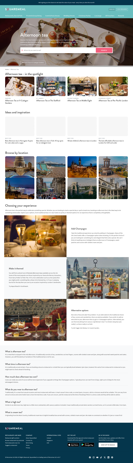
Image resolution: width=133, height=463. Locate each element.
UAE (48, 443)
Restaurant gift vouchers (12, 438)
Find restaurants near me (12, 443)
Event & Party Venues (52, 16)
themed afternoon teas (34, 273)
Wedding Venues (69, 16)
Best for (8, 138)
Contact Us (29, 440)
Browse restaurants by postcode (14, 440)
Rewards (121, 16)
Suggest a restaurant (11, 445)
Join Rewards (122, 9)
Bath (113, 188)
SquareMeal (15, 9)
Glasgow (51, 188)
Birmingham (20, 188)
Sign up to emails (108, 445)
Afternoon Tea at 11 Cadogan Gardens (33, 62)
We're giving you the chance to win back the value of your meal (67, 2)
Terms (28, 445)
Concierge (97, 16)
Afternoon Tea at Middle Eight (79, 100)
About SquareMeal (31, 438)
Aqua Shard (15, 286)
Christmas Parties (85, 16)
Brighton (51, 167)
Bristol (82, 188)
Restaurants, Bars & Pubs (13, 16)
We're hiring (29, 443)
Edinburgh (113, 167)
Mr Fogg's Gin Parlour (81, 328)
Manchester (82, 167)
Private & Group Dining (34, 16)
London (20, 167)
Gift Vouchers (109, 16)
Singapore (50, 440)
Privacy (28, 448)
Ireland (49, 438)
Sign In (111, 9)
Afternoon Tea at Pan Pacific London (113, 100)
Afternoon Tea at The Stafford (48, 100)
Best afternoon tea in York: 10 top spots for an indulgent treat (49, 142)
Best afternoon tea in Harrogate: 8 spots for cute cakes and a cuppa (19, 142)
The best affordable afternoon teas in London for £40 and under (111, 142)
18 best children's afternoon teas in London (81, 141)
